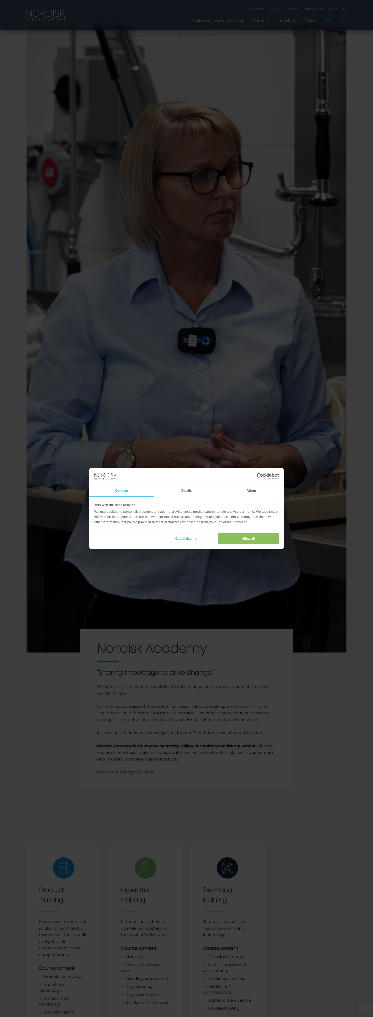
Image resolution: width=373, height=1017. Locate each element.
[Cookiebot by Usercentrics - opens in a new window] (260, 476)
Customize (183, 538)
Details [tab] (186, 490)
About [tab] (251, 490)
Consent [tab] (121, 490)
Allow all (248, 538)
